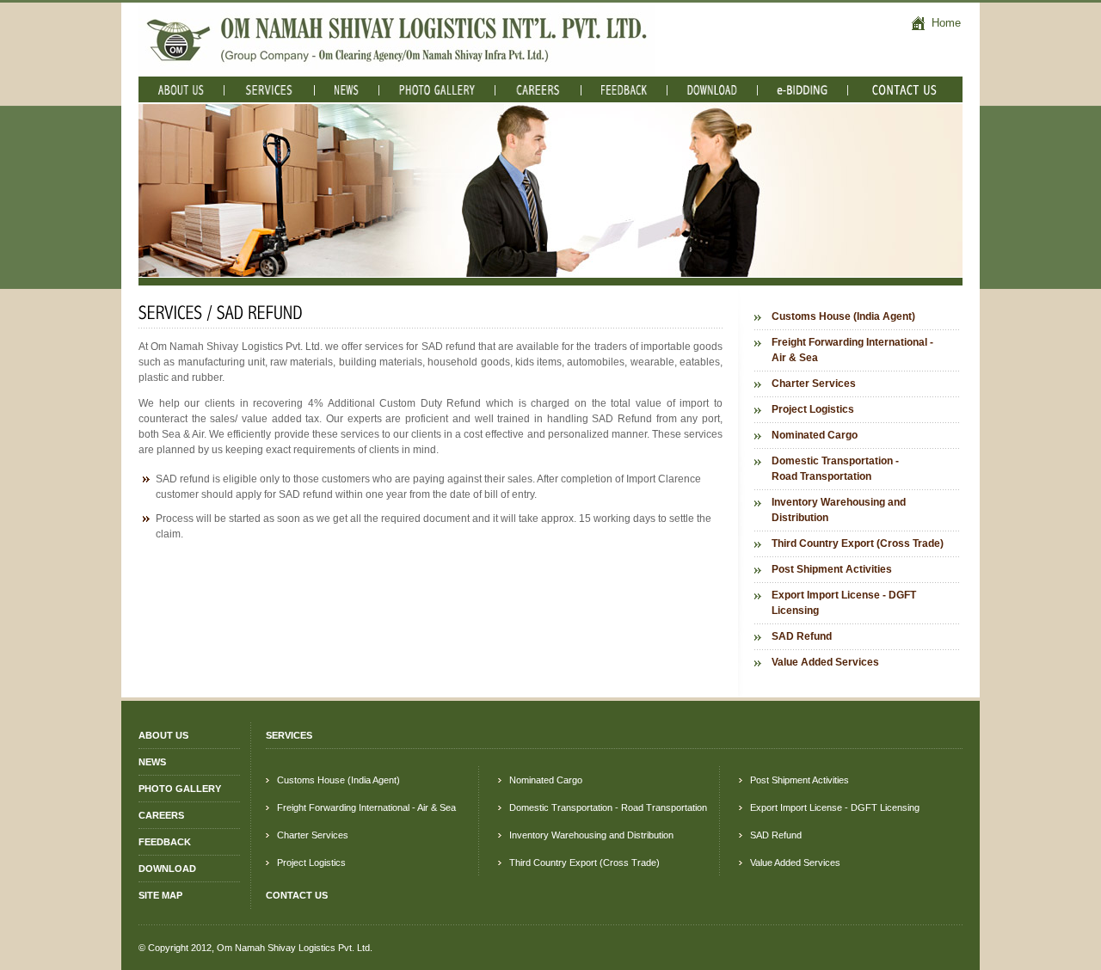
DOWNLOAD (167, 868)
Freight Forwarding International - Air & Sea (852, 350)
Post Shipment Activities (832, 569)
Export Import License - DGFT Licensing (844, 603)
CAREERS (161, 815)
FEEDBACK (164, 842)
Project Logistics (813, 409)
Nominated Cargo (815, 435)
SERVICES (289, 735)
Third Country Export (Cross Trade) (858, 543)
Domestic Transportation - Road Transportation (835, 468)
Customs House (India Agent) (843, 316)
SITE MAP (160, 895)
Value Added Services (825, 662)
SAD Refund (802, 636)
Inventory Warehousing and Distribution (839, 510)
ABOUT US (163, 735)
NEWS (152, 762)
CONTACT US (297, 895)
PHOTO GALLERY (179, 788)
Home (944, 22)
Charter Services (814, 384)
